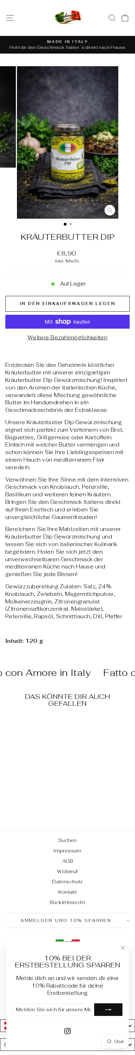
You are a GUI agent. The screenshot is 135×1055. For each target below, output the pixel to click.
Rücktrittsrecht (67, 902)
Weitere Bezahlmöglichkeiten (67, 337)
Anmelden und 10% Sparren (65, 920)
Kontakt (67, 892)
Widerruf (67, 871)
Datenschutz (67, 882)
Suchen (67, 840)
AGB (67, 861)
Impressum (67, 851)
